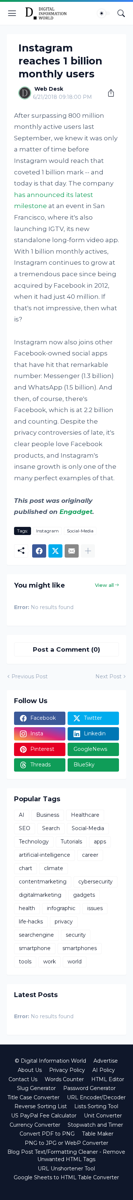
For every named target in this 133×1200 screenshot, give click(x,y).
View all (104, 585)
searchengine (36, 935)
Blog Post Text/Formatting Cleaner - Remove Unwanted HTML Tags (66, 1156)
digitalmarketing (40, 895)
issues (95, 908)
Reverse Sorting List (40, 1106)
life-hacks (31, 921)
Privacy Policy (67, 1070)
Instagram (47, 531)
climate (53, 868)
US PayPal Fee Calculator (43, 1115)
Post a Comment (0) (66, 649)
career (90, 855)
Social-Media (80, 531)
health (27, 908)
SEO (24, 828)
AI (21, 815)
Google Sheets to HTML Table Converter (66, 1177)
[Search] (121, 13)
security (76, 935)
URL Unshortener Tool (66, 1168)
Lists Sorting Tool (96, 1106)
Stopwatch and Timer (95, 1125)
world (75, 961)
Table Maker (97, 1133)
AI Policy (103, 1070)
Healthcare (85, 815)
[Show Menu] (12, 13)
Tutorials (71, 841)
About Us (30, 1070)
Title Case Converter (33, 1097)
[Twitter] (55, 551)
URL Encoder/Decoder (96, 1097)
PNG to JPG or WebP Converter (66, 1143)
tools (25, 961)
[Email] (72, 551)
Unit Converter (103, 1115)
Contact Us (22, 1079)
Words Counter (64, 1079)
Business (47, 815)
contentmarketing (42, 881)
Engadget (75, 511)
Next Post (108, 676)
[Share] (108, 93)
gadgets (84, 895)
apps (100, 841)
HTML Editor (107, 1079)
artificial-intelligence (44, 855)
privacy (64, 921)
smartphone (35, 948)
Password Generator (89, 1088)
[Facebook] (39, 551)
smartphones (79, 948)
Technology (34, 841)
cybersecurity (95, 881)
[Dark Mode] (104, 13)
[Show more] (88, 551)
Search (51, 828)
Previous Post (29, 676)
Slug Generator (36, 1088)
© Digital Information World (50, 1060)
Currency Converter (35, 1125)
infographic (61, 908)
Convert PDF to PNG (47, 1133)
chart (25, 868)
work (49, 961)
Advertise (105, 1060)
